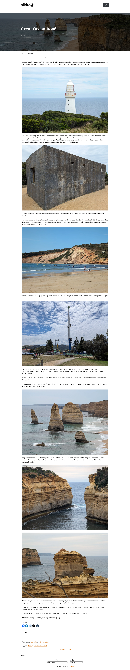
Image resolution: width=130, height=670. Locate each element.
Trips (57, 660)
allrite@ (27, 5)
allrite (72, 666)
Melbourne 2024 (43, 642)
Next (69, 649)
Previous (62, 649)
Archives (73, 660)
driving (30, 646)
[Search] (106, 5)
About (23, 656)
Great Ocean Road (40, 646)
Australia (34, 642)
